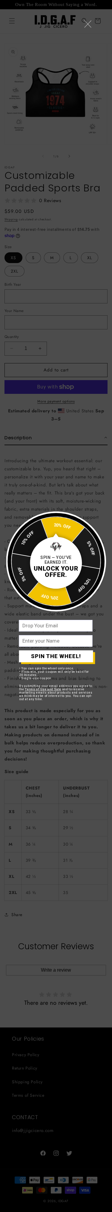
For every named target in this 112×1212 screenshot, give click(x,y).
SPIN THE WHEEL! (56, 656)
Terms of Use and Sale (43, 689)
